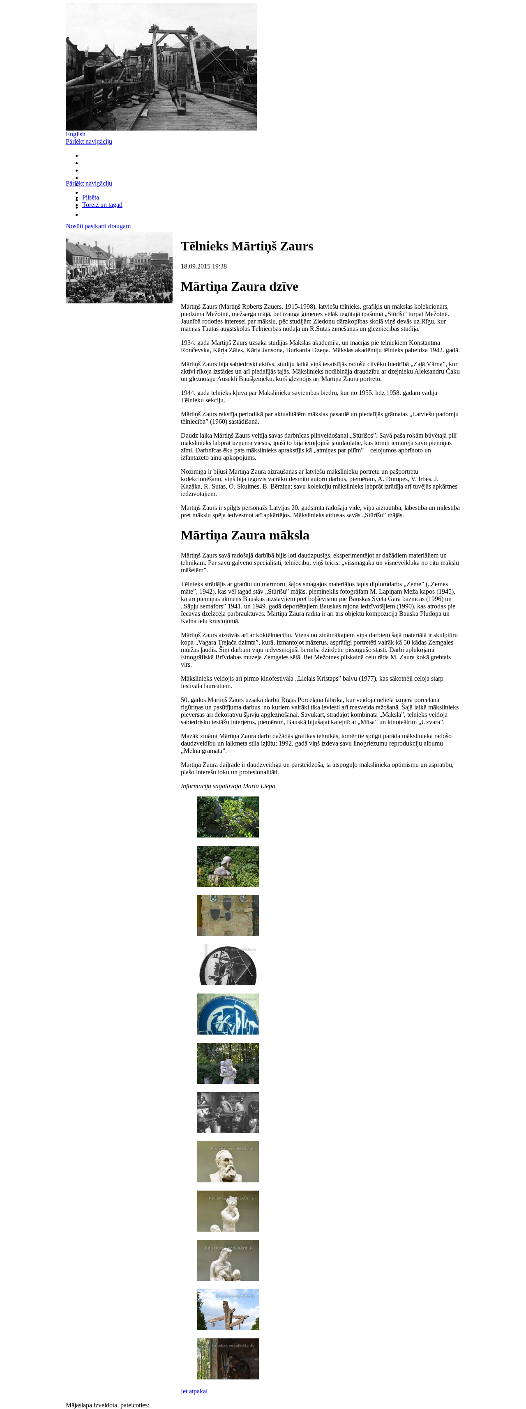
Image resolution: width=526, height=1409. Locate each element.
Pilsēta (90, 197)
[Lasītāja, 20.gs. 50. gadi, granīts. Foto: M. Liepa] (228, 884)
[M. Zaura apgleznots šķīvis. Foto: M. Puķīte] (228, 1032)
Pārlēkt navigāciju (89, 141)
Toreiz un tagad (102, 204)
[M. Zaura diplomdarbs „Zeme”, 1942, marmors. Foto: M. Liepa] (228, 1081)
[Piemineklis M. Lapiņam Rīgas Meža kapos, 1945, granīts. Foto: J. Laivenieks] (228, 835)
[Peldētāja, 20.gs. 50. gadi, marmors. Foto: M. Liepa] (228, 933)
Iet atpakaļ (194, 1391)
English (75, 134)
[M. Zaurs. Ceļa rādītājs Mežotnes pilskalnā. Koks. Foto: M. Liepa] (228, 1327)
